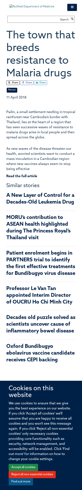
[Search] (72, 19)
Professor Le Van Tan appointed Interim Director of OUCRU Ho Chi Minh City (39, 295)
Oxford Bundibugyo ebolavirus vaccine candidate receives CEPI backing (40, 353)
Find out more (20, 481)
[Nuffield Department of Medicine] (35, 4)
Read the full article (21, 176)
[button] (72, 7)
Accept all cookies (23, 467)
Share (14, 82)
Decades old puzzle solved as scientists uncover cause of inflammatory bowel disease (40, 324)
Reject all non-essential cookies (32, 474)
